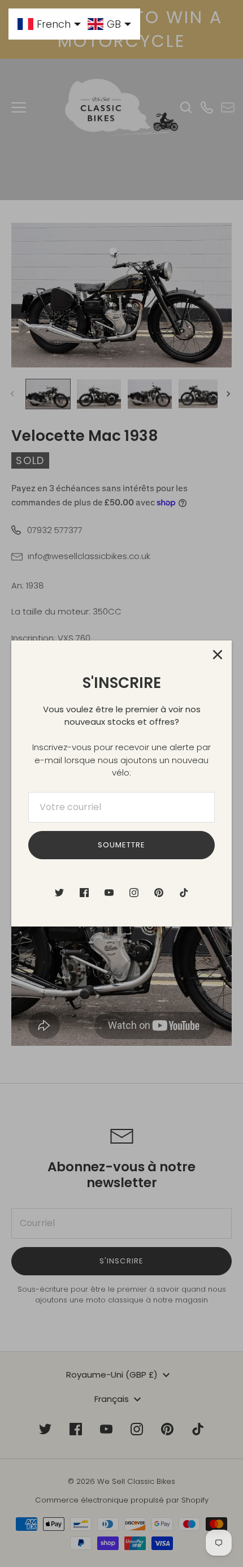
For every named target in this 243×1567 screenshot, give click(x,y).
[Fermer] (217, 654)
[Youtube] (109, 892)
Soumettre (121, 844)
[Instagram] (134, 892)
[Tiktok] (183, 892)
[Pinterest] (158, 892)
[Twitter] (59, 892)
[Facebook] (84, 892)
